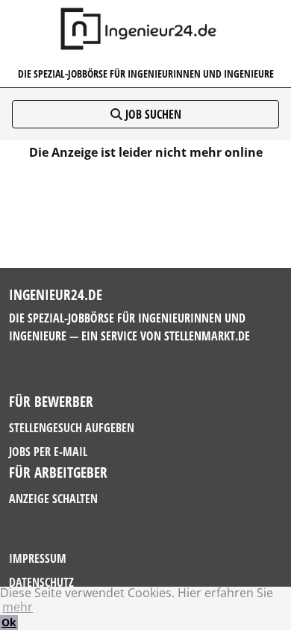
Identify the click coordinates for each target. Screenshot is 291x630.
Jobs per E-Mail (48, 451)
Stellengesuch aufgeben (71, 428)
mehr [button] (17, 607)
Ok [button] (8, 622)
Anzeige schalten (53, 498)
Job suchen (151, 114)
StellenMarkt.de (207, 336)
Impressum (37, 558)
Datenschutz (41, 582)
